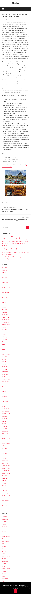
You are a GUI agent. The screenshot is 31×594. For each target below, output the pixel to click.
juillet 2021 (4, 418)
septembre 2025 (6, 295)
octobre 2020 (5, 441)
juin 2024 (4, 332)
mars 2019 (4, 488)
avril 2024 (4, 337)
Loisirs (3, 553)
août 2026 (4, 267)
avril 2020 (4, 455)
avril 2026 (4, 277)
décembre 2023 (6, 347)
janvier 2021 (5, 433)
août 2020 (4, 446)
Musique (4, 558)
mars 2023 (4, 369)
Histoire (4, 544)
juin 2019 (4, 480)
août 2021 (4, 416)
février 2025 (5, 312)
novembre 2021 (6, 408)
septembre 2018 (6, 503)
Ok (15, 591)
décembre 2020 (6, 436)
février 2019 (5, 490)
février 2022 (5, 401)
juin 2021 (4, 421)
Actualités (4, 516)
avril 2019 (4, 485)
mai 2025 (4, 305)
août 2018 (4, 505)
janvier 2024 (5, 344)
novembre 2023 (6, 349)
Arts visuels (5, 519)
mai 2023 (4, 364)
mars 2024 (4, 339)
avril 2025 (4, 307)
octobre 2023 (5, 352)
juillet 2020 (4, 448)
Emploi (3, 531)
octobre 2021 (5, 411)
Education (4, 529)
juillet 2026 (4, 270)
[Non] (29, 588)
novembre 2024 (6, 319)
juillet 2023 (4, 359)
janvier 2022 (5, 404)
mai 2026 (4, 275)
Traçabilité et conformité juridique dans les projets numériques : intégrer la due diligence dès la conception (15, 243)
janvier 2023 (5, 374)
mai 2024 (4, 334)
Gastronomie (5, 541)
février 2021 (5, 431)
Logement (4, 551)
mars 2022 (4, 399)
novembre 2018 (6, 498)
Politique (4, 563)
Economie (4, 526)
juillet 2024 (4, 329)
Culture (4, 524)
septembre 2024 (6, 324)
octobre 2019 (5, 470)
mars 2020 (4, 458)
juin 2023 (4, 361)
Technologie (5, 578)
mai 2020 (4, 453)
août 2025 (4, 297)
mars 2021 (4, 428)
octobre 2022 (5, 381)
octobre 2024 (5, 322)
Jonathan (17, 19)
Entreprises (5, 534)
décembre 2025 (6, 287)
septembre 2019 (6, 473)
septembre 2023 (6, 354)
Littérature (4, 549)
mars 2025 (4, 309)
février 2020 (5, 460)
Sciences (4, 571)
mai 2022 (4, 394)
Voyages (6, 202)
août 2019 (4, 475)
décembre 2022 (6, 376)
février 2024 (5, 342)
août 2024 (4, 327)
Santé (3, 566)
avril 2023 (4, 366)
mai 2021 (4, 423)
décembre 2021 (6, 406)
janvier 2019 (5, 493)
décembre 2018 (6, 495)
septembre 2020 (6, 443)
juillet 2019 (4, 478)
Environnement (6, 536)
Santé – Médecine (6, 568)
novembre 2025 (6, 290)
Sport (3, 576)
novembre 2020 (6, 438)
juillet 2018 (4, 507)
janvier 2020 (5, 463)
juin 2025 (4, 302)
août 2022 (4, 386)
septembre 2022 (6, 384)
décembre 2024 (6, 317)
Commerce (5, 521)
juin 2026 (4, 272)
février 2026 (5, 282)
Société (4, 573)
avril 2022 (4, 396)
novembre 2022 (6, 379)
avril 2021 (4, 426)
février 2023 (5, 371)
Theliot (15, 3)
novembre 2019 (6, 468)
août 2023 (4, 356)
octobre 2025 (5, 292)
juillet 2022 (4, 389)
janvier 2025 (5, 314)
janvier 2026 (5, 285)
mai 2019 (4, 483)
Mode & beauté (6, 556)
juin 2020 (4, 451)
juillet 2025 (4, 300)
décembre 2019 (6, 465)
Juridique (4, 546)
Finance (4, 539)
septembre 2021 (6, 413)
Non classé (5, 561)
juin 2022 (4, 391)
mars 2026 (4, 280)
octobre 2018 (5, 500)
